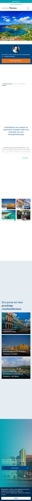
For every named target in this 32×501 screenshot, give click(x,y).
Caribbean (4, 85)
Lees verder (25, 158)
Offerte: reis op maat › (16, 61)
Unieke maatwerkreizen (16, 4)
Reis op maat (15, 468)
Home (15, 84)
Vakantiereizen (16, 1)
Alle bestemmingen (7, 84)
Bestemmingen (22, 84)
